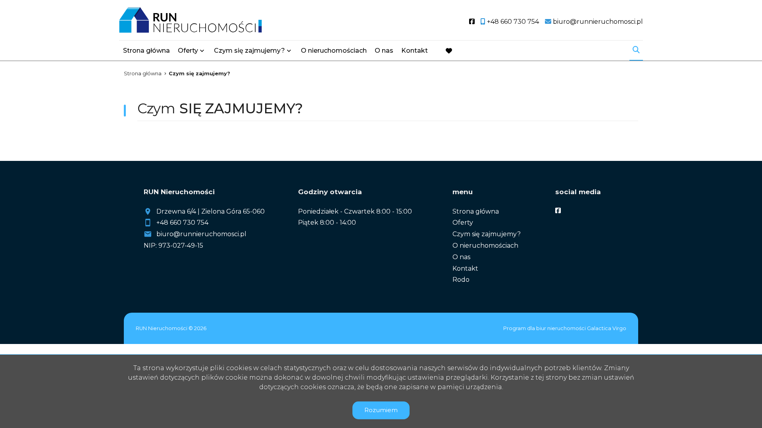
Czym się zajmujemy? (249, 50)
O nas (384, 50)
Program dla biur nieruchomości (545, 328)
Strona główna (146, 50)
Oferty (188, 50)
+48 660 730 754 (182, 222)
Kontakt (414, 50)
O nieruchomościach (334, 50)
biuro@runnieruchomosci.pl (201, 234)
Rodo (461, 279)
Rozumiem (381, 410)
